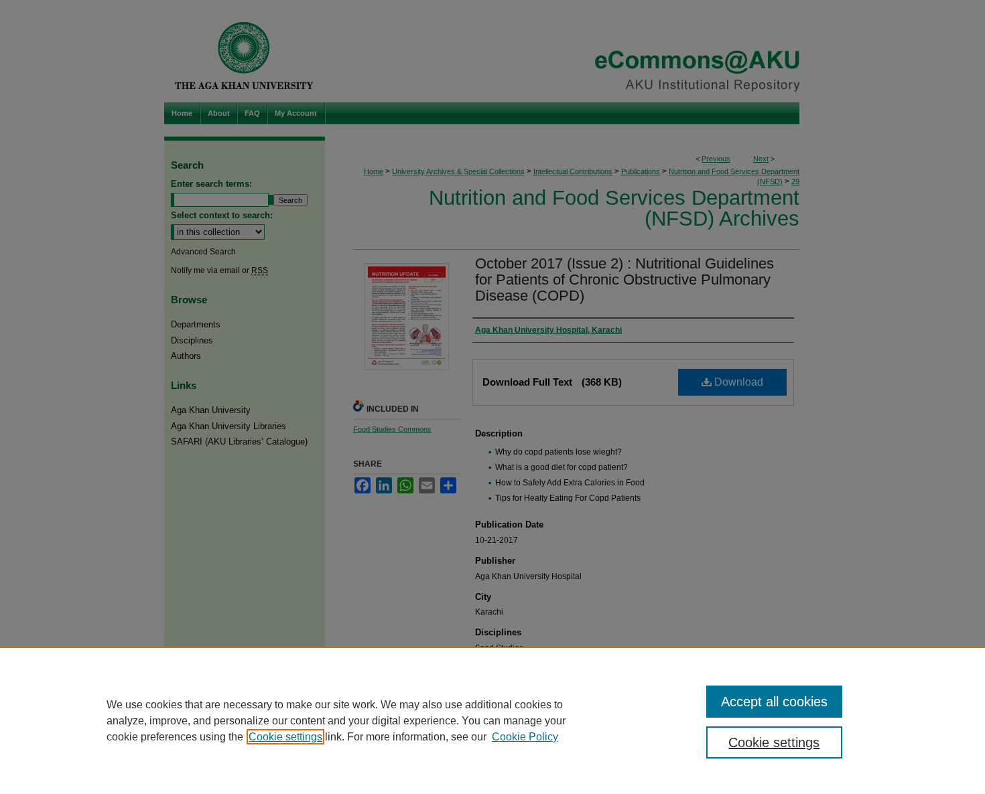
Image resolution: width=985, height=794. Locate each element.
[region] (492, 720)
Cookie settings (285, 736)
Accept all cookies (774, 701)
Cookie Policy (525, 736)
